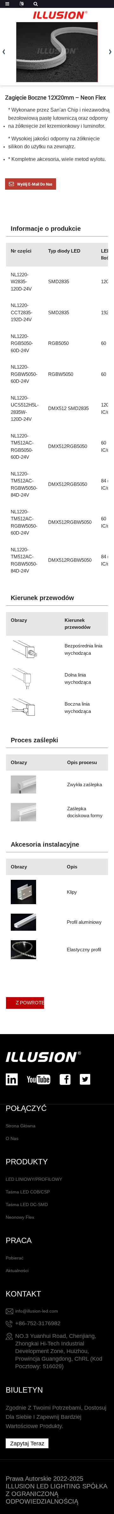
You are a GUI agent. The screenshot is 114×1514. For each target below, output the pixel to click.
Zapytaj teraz (27, 1443)
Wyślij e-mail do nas (34, 184)
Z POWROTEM (30, 1002)
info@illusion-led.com (36, 1311)
